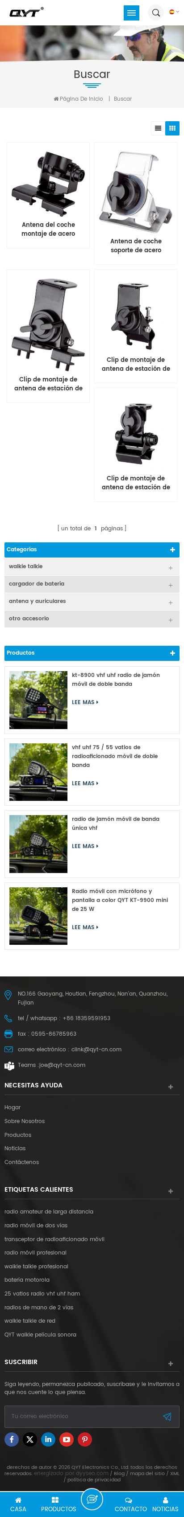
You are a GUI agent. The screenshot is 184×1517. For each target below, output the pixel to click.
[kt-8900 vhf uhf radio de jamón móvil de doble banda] (38, 700)
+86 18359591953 (86, 1018)
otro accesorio (29, 619)
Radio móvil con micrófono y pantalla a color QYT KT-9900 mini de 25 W (120, 900)
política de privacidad (94, 1480)
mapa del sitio (147, 1474)
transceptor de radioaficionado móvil (54, 1240)
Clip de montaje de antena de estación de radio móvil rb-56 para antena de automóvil (136, 365)
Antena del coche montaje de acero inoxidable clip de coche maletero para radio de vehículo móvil (48, 230)
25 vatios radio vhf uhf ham (42, 1294)
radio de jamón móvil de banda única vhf (115, 823)
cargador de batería (36, 584)
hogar (12, 1108)
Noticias (14, 1149)
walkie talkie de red (29, 1321)
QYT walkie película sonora (40, 1335)
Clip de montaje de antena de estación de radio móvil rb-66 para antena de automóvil (48, 385)
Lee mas (46, 433)
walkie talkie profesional (36, 1267)
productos (17, 1136)
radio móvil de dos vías (35, 1226)
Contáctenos (21, 1163)
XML (175, 1474)
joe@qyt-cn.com (62, 1065)
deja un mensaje (92, 1499)
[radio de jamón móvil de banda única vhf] (38, 844)
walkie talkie (25, 566)
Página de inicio (81, 99)
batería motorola (27, 1280)
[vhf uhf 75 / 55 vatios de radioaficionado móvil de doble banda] (38, 772)
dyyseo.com (92, 1473)
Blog (119, 1474)
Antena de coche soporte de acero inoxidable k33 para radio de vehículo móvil (135, 246)
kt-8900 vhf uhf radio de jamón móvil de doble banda (116, 680)
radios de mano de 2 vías (38, 1308)
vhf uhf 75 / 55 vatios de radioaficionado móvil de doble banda (115, 756)
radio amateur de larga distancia (48, 1212)
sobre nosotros (24, 1122)
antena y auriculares (37, 601)
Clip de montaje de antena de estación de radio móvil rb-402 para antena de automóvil (136, 483)
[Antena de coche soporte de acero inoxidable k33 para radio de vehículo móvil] (135, 192)
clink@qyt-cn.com (96, 1050)
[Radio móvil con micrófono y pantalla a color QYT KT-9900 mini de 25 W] (38, 916)
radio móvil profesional (35, 1253)
